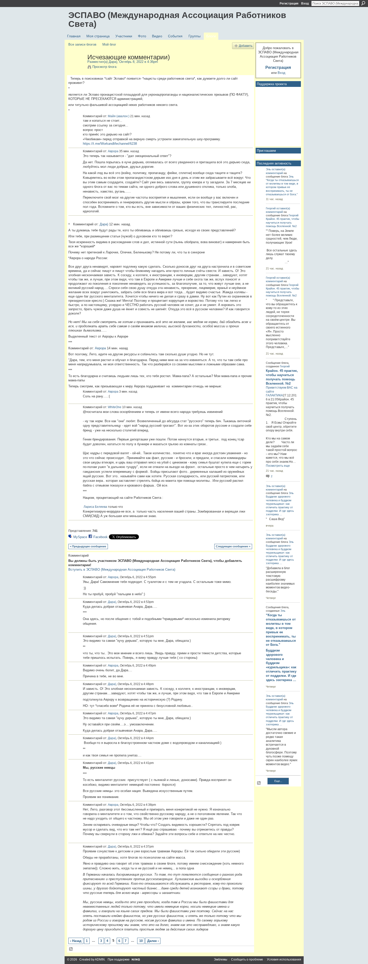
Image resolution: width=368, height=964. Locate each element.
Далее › (153, 941)
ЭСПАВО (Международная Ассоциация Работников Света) (177, 19)
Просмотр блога (104, 67)
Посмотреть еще (278, 465)
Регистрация (289, 3)
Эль (268, 169)
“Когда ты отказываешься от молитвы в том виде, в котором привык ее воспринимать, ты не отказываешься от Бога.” (282, 187)
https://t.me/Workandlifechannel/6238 (110, 143)
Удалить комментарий (70, 224)
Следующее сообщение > (233, 546)
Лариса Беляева (95, 507)
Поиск (363, 3)
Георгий (271, 208)
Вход (305, 3)
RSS (71, 949)
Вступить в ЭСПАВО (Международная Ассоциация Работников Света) (121, 569)
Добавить (245, 45)
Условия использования (284, 959)
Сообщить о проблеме (247, 959)
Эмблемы (220, 959)
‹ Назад (75, 941)
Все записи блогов (82, 44)
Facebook (100, 537)
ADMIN (100, 959)
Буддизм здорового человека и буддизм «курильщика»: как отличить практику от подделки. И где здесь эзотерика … (281, 665)
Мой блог (109, 44)
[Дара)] (76, 67)
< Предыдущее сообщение (88, 546)
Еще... (278, 780)
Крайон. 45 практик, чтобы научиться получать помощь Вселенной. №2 (282, 222)
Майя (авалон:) (118, 116)
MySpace (80, 537)
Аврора (113, 151)
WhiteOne (114, 407)
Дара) (113, 62)
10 (141, 941)
